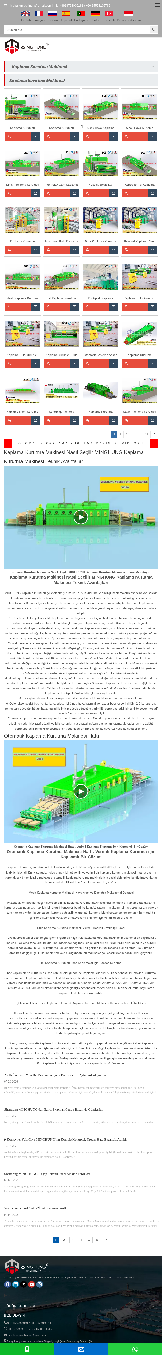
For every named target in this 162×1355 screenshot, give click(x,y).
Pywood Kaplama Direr (139, 241)
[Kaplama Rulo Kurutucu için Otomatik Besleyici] (139, 277)
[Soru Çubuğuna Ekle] (22, 136)
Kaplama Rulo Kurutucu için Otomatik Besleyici (139, 298)
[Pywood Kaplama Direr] (139, 220)
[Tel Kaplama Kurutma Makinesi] (61, 277)
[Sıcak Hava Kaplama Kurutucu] (100, 106)
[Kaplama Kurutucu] (22, 220)
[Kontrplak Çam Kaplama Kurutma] (61, 163)
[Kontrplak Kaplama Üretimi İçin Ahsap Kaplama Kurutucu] (61, 390)
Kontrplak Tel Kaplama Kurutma (140, 185)
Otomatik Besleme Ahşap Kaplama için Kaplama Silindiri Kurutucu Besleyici (100, 355)
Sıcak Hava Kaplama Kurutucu (101, 128)
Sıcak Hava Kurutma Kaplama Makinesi (139, 128)
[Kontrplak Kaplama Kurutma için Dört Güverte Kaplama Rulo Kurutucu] (100, 277)
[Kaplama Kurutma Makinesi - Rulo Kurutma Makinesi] (100, 390)
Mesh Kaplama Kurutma (22, 298)
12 (146, 434)
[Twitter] (23, 1284)
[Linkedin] (15, 1284)
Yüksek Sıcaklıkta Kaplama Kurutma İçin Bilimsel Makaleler (100, 185)
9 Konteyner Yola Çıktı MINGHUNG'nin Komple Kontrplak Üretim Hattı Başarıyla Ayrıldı (65, 1139)
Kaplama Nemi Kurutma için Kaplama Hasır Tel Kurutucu (22, 412)
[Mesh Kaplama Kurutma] (22, 277)
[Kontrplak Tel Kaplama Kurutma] (139, 163)
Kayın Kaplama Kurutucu (139, 411)
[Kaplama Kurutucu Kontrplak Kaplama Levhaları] (61, 106)
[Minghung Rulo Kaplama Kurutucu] (61, 220)
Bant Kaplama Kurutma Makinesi (100, 242)
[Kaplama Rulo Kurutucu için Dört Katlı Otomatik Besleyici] (22, 333)
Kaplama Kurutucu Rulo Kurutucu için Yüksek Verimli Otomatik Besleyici (62, 355)
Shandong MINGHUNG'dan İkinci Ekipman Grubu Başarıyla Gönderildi (53, 1109)
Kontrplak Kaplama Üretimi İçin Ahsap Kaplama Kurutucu (61, 412)
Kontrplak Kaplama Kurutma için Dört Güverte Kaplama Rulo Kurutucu (100, 298)
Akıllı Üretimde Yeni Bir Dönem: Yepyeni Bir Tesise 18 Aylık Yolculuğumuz (55, 1075)
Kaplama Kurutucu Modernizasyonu (22, 128)
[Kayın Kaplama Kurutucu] (139, 390)
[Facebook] (7, 1284)
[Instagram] (39, 1284)
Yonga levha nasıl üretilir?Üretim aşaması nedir (35, 1208)
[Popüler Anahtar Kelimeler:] (154, 29)
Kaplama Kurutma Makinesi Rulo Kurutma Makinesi (139, 355)
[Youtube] (31, 1284)
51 (98, 1239)
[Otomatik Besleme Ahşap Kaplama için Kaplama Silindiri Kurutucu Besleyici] (100, 333)
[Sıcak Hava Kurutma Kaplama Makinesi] (139, 106)
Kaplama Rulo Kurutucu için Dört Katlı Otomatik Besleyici (22, 355)
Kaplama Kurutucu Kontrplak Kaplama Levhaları (61, 128)
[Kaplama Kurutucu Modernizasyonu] (22, 106)
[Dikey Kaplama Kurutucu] (22, 163)
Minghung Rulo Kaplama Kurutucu (61, 242)
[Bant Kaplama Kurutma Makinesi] (100, 220)
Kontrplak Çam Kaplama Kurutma (61, 185)
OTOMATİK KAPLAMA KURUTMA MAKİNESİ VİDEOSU (81, 443)
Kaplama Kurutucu (22, 241)
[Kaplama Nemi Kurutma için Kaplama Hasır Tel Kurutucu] (22, 390)
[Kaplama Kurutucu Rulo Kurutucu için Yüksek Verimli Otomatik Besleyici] (61, 333)
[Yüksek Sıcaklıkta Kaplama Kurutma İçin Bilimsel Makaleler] (100, 163)
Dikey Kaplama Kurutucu (22, 184)
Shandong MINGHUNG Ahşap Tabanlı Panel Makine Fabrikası (47, 1174)
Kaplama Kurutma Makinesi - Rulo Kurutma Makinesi (100, 412)
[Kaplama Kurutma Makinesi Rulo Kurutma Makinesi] (139, 333)
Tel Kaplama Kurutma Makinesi (61, 298)
